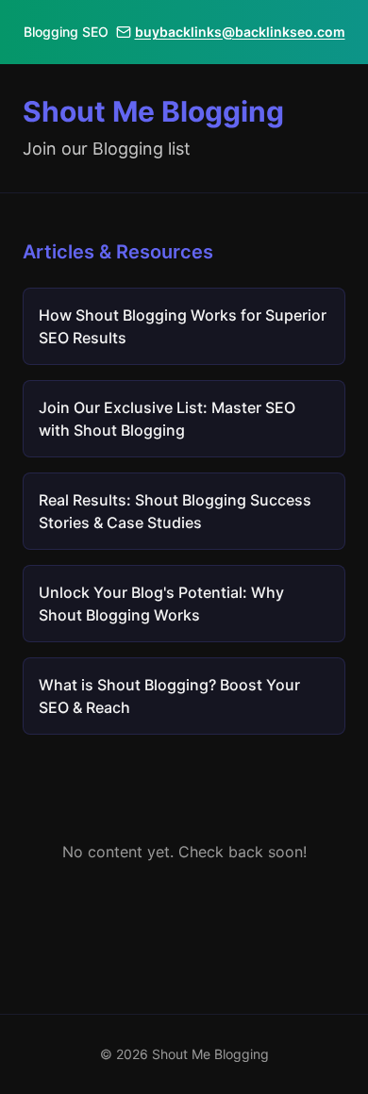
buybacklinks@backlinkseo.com (240, 32)
